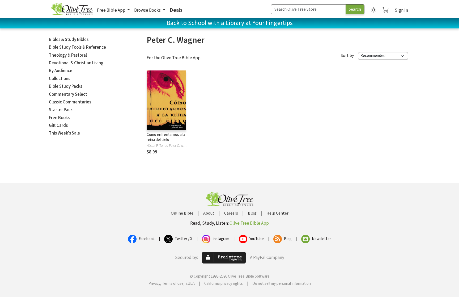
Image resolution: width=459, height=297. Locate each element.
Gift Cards (58, 125)
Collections (59, 79)
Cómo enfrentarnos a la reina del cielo (166, 137)
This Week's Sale (64, 133)
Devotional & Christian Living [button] (76, 63)
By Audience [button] (60, 71)
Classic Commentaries (70, 102)
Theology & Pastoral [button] (68, 55)
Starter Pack (61, 110)
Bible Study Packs (65, 86)
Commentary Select (68, 94)
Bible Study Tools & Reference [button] (77, 47)
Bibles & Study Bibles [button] (68, 39)
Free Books (59, 118)
